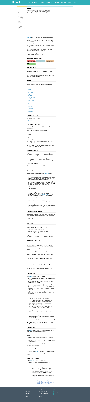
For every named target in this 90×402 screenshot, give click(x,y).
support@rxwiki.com (35, 376)
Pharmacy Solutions (72, 2)
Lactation (30, 105)
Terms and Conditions (43, 393)
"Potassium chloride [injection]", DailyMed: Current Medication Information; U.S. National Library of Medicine (45, 383)
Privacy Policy (42, 394)
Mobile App (41, 389)
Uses (29, 91)
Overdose (30, 109)
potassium (47, 126)
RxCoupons (63, 2)
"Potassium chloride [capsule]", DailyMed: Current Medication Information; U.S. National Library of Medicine (45, 381)
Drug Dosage (30, 108)
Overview (30, 89)
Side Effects (30, 95)
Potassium (29, 37)
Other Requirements (32, 111)
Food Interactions (31, 100)
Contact (40, 396)
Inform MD (30, 101)
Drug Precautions (31, 98)
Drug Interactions (31, 97)
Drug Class (30, 94)
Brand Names (30, 92)
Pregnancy (30, 103)
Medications (49, 2)
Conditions (56, 2)
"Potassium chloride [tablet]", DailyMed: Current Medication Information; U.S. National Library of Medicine (45, 379)
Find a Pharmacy (33, 2)
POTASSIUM (30, 120)
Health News (41, 2)
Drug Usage (30, 106)
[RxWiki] (16, 2)
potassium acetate (44, 194)
